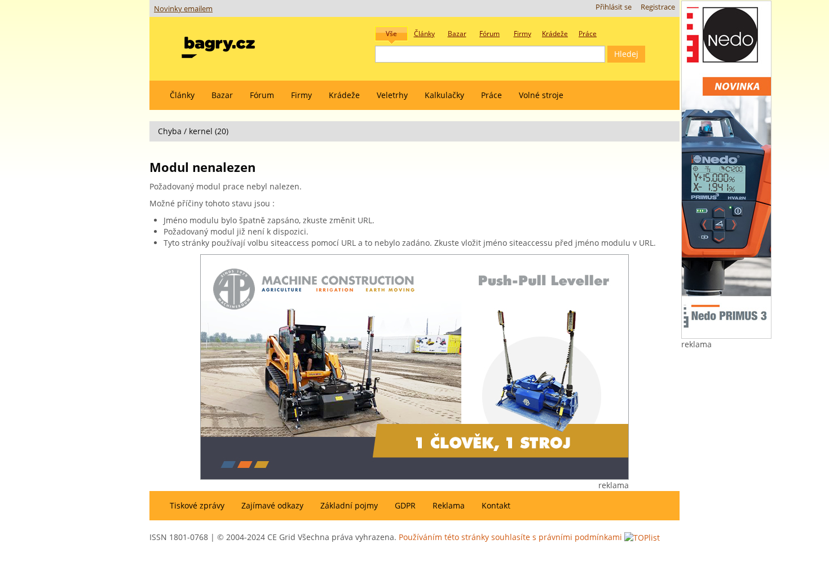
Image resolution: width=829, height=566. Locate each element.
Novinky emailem (183, 9)
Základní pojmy (349, 505)
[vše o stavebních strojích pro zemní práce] (218, 44)
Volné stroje (541, 95)
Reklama (449, 505)
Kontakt (496, 505)
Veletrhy (392, 95)
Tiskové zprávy (197, 505)
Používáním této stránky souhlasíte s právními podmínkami (510, 537)
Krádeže (344, 95)
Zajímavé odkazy (272, 505)
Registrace (658, 7)
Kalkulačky (444, 95)
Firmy (301, 95)
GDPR (405, 505)
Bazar (222, 95)
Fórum (262, 95)
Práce (491, 95)
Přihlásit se (614, 7)
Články (182, 95)
